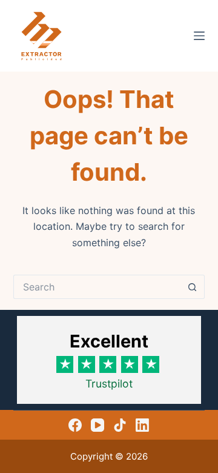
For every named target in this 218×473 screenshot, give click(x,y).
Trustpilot (109, 383)
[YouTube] (97, 425)
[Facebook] (75, 425)
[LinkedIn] (142, 425)
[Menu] (199, 35)
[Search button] (192, 287)
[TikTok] (120, 425)
